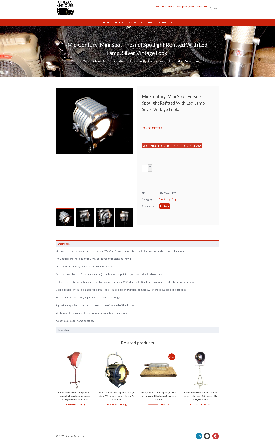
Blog (150, 22)
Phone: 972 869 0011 (164, 6)
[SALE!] (158, 387)
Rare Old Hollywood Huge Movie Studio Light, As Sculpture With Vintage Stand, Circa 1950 (74, 396)
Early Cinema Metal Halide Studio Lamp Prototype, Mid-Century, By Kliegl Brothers (200, 396)
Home (106, 22)
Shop (117, 22)
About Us (134, 22)
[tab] (137, 243)
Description (64, 243)
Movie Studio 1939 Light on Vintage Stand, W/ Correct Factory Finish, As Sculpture (116, 396)
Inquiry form (64, 329)
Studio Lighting (92, 61)
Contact (164, 22)
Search (216, 8)
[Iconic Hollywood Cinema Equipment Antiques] (65, 14)
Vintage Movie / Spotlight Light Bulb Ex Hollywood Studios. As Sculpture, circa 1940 (158, 396)
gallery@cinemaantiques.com (195, 6)
